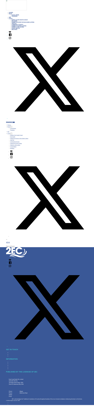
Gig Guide (14, 21)
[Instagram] (10, 39)
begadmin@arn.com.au (18, 396)
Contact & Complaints (14, 352)
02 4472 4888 (16, 393)
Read (10, 13)
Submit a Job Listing (18, 27)
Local (11, 18)
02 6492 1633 (16, 391)
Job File (14, 23)
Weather (14, 29)
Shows (11, 12)
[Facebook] (10, 35)
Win (10, 17)
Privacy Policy (12, 362)
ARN (10, 402)
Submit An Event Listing (19, 25)
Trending (14, 16)
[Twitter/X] (48, 118)
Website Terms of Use (14, 367)
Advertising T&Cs (13, 365)
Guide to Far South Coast (20, 19)
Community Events (17, 24)
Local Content (12, 368)
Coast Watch (16, 28)
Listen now (9, 122)
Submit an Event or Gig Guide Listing (23, 22)
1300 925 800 (16, 394)
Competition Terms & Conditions (17, 363)
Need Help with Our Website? (16, 355)
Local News (15, 14)
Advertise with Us (13, 354)
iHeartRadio (11, 404)
